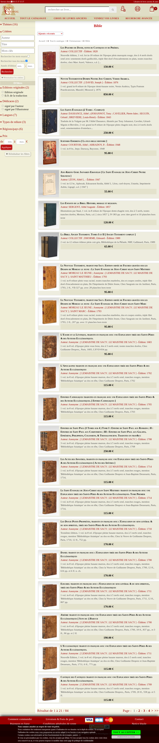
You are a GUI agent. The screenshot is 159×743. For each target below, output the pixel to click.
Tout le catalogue (33, 18)
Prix (3, 136)
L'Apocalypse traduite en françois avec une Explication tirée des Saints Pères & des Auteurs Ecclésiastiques (106, 369)
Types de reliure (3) (13, 122)
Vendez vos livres (106, 18)
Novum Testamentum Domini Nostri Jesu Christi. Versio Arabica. (95, 80)
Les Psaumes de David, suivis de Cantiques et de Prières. (90, 49)
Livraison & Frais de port (59, 719)
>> (156, 711)
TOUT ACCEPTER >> (126, 732)
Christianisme (75, 41)
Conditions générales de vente (59, 723)
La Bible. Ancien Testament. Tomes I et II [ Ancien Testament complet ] (98, 236)
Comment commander (20, 719)
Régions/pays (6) (11, 129)
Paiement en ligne (20, 723)
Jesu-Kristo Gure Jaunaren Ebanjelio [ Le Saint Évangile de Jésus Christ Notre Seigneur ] (103, 176)
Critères (5, 31)
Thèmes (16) (9, 24)
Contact (139, 719)
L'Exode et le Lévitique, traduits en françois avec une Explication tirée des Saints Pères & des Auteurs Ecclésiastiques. (107, 338)
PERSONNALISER (126, 737)
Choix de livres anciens (70, 18)
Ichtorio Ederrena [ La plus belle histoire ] (90, 143)
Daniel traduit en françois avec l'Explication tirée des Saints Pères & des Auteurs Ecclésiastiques (106, 556)
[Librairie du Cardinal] (9, 9)
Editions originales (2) (14, 87)
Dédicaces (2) (9, 101)
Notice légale (139, 723)
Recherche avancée (139, 18)
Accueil (10, 18)
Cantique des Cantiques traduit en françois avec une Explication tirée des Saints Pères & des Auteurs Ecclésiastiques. (106, 681)
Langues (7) (8, 115)
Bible (87, 41)
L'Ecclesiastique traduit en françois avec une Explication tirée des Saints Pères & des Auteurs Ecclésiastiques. (106, 650)
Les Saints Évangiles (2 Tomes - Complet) (105, 113)
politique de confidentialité (83, 741)
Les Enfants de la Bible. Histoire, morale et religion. (89, 205)
